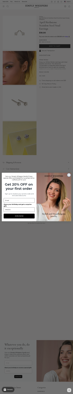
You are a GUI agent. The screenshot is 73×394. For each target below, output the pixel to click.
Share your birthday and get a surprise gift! (18, 205)
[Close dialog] (69, 175)
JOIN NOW (19, 216)
